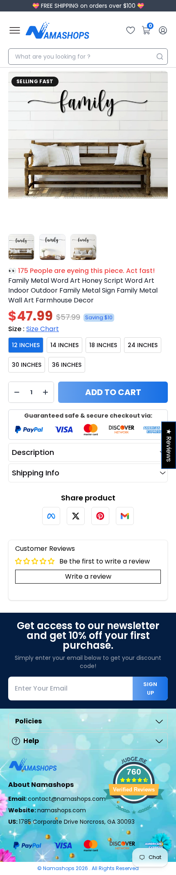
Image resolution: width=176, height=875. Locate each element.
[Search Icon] (159, 56)
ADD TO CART (113, 392)
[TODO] (51, 516)
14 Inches (64, 345)
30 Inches (26, 365)
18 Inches (103, 345)
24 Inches (143, 345)
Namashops (59, 868)
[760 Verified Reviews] (134, 818)
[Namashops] (57, 30)
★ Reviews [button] (169, 444)
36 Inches (66, 365)
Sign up (150, 688)
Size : (33, 329)
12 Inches (26, 345)
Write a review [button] (88, 576)
